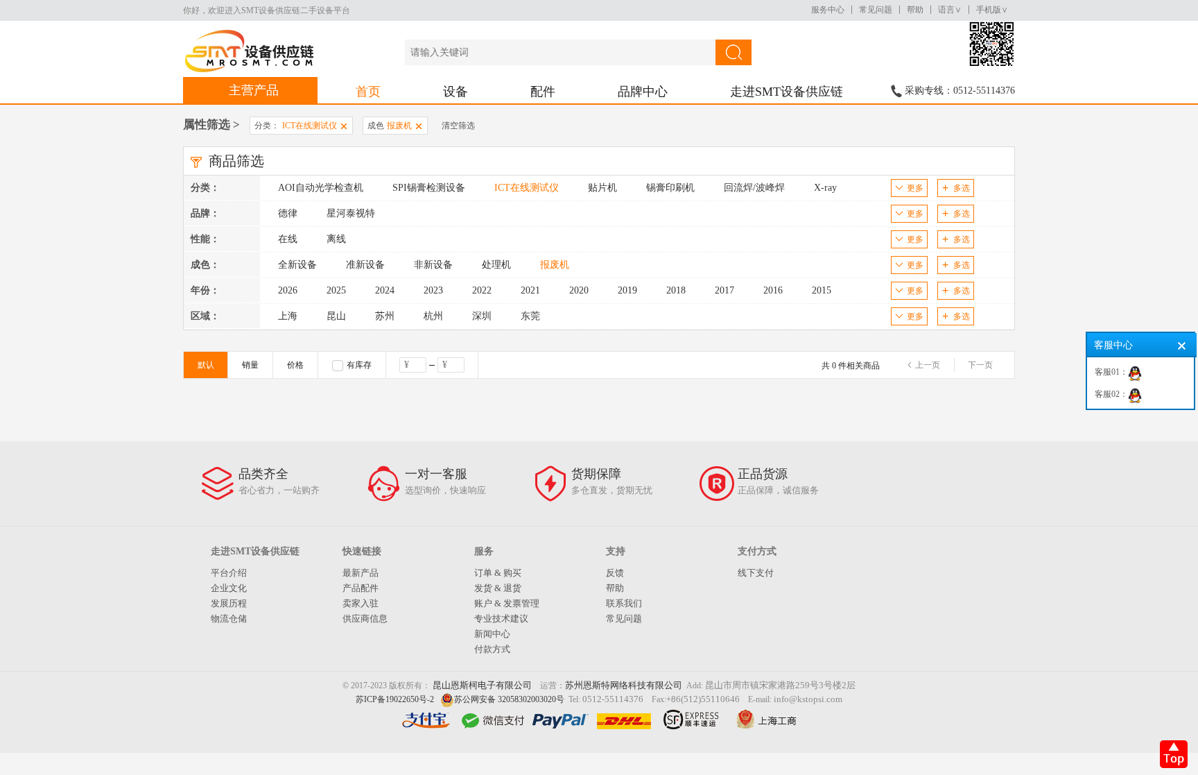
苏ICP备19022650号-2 (395, 699)
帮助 (915, 10)
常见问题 (875, 10)
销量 (250, 365)
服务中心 (827, 10)
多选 (961, 188)
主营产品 (254, 90)
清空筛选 (458, 125)
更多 (915, 188)
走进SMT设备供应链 (786, 91)
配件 (542, 91)
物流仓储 (229, 618)
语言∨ (950, 10)
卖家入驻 (360, 603)
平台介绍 (229, 573)
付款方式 (492, 649)
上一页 (927, 365)
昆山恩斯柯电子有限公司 (482, 685)
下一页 (980, 365)
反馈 (615, 573)
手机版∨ (992, 10)
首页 (368, 91)
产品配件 (360, 588)
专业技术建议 (501, 618)
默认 (206, 365)
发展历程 (229, 603)
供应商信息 (365, 618)
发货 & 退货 (497, 588)
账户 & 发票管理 (506, 603)
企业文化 (229, 588)
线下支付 (756, 573)
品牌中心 (643, 91)
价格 (295, 365)
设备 (455, 91)
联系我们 (624, 603)
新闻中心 (492, 634)
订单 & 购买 (497, 573)
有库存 (359, 365)
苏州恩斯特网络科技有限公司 (623, 685)
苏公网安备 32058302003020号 (509, 699)
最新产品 (360, 573)
